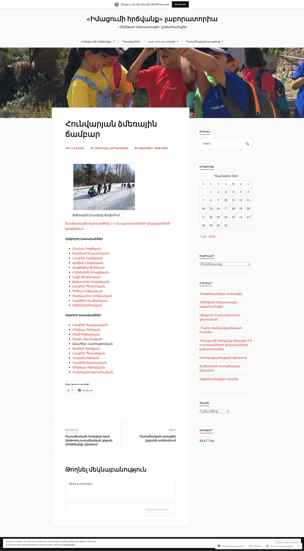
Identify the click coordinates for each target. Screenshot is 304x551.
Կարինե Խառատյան (89, 362)
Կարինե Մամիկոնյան (89, 300)
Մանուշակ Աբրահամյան (112, 148)
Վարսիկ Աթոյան (85, 358)
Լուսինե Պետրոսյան (88, 286)
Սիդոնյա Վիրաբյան (88, 367)
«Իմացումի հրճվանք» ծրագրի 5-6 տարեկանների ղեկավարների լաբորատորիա (226, 345)
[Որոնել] (247, 143)
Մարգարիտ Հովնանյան (92, 296)
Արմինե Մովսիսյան (87, 263)
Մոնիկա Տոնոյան (86, 329)
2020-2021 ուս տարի (161, 41)
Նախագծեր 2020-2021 (153, 148)
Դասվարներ (131, 41)
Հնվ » (212, 236)
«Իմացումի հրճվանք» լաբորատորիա (152, 18)
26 (240, 217)
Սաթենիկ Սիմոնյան (88, 267)
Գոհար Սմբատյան (87, 291)
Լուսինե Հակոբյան (87, 258)
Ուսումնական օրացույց (203, 41)
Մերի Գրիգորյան (86, 334)
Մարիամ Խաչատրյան (90, 253)
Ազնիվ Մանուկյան (87, 305)
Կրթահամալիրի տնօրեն (219, 379)
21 (203, 217)
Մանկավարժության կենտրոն (223, 357)
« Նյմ (203, 236)
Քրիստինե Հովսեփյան (90, 281)
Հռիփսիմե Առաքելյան (90, 272)
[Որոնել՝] (226, 143)
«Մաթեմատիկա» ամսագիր (221, 293)
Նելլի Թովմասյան (86, 277)
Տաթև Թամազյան (87, 339)
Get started (180, 4)
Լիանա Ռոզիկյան (86, 248)
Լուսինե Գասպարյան (90, 325)
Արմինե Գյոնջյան (86, 348)
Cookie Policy (68, 545)
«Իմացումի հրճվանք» (96, 41)
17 (225, 208)
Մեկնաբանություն (157, 509)
